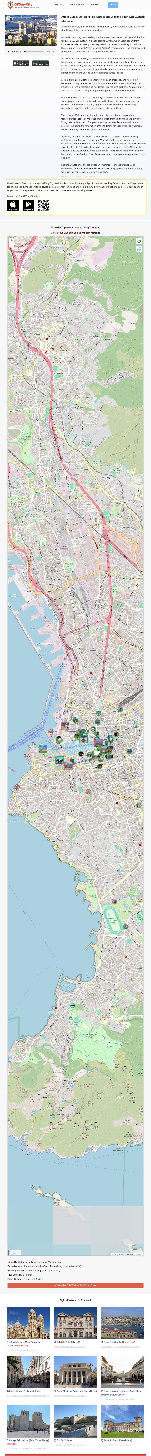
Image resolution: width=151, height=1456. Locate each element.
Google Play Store (109, 183)
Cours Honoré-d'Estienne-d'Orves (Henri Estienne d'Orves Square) (121, 1393)
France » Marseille (33, 1266)
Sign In (113, 4)
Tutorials (95, 4)
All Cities (59, 4)
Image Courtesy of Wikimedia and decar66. (117, 1445)
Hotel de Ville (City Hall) (68, 1342)
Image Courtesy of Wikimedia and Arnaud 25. (118, 1399)
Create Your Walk (77, 4)
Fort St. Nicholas (64, 1440)
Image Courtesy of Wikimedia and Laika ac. (70, 1395)
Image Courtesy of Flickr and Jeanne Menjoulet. (79, 176)
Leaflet (114, 1254)
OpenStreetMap (126, 1254)
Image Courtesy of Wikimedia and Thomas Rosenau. (120, 1346)
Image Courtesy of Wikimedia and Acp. (21, 1350)
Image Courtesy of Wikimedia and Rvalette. (70, 1445)
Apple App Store (88, 183)
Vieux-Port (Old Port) (114, 1342)
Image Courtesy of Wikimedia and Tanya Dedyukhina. (27, 1448)
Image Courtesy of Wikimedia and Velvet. (69, 1346)
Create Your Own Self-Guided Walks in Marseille (75, 233)
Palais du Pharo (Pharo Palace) (118, 1440)
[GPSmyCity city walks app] (23, 5)
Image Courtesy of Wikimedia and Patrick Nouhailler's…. (28, 1395)
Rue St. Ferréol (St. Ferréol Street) (25, 1391)
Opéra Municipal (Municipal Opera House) (76, 1391)
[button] (64, 726)
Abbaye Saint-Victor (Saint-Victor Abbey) (29, 1440)
